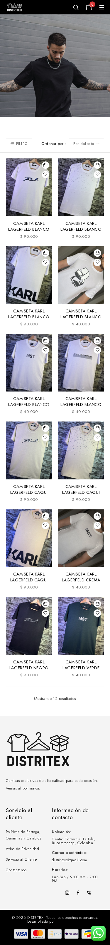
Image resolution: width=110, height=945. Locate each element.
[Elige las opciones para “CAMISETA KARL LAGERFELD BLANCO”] (45, 165)
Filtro (22, 143)
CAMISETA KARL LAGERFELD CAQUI (29, 489)
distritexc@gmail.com (69, 860)
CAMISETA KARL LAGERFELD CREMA (81, 577)
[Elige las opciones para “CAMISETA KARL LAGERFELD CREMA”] (97, 516)
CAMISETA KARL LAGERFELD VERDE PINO (80, 668)
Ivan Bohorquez (69, 921)
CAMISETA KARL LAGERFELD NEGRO (29, 665)
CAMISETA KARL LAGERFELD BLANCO (29, 226)
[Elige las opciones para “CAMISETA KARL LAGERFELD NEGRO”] (45, 604)
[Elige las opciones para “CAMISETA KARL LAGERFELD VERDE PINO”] (97, 604)
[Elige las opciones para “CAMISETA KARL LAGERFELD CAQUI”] (45, 428)
